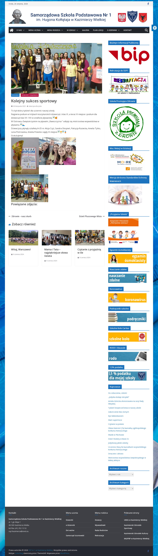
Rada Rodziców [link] (101, 530)
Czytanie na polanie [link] (116, 424)
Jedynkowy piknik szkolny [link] (118, 443)
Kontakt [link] (128, 30)
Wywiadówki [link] (100, 525)
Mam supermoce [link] (115, 420)
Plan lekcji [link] (98, 30)
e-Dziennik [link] (70, 525)
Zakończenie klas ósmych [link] (118, 412)
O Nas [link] (19, 30)
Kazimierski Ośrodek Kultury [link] (136, 533)
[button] (23, 30)
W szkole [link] (71, 30)
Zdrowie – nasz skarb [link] (21, 216)
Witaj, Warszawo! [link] (21, 249)
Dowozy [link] (98, 520)
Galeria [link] (85, 30)
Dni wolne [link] (70, 530)
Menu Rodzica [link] (53, 30)
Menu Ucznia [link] (34, 30)
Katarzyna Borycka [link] (35, 106)
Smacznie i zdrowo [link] (115, 453)
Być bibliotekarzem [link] (115, 416)
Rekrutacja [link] (99, 535)
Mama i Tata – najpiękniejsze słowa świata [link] (56, 252)
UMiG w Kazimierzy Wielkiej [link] (135, 520)
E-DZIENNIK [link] (112, 30)
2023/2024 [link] (15, 95)
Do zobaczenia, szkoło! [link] (117, 393)
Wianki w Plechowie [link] (116, 435)
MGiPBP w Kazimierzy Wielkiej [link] (136, 538)
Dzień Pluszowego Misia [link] (90, 216)
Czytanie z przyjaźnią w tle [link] (89, 251)
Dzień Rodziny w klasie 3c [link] (118, 439)
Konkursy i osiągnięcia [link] (30, 95)
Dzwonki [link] (69, 520)
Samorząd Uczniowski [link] (75, 535)
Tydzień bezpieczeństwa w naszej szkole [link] (124, 408)
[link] (155, 28)
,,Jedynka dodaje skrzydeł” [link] (118, 397)
